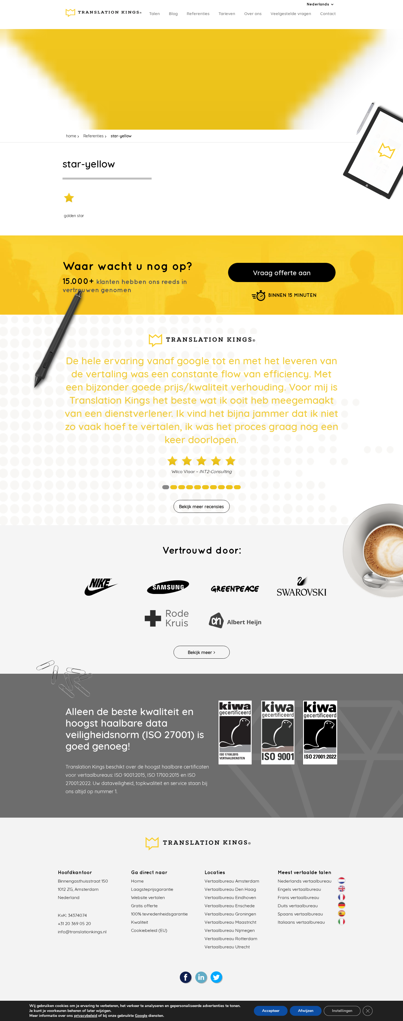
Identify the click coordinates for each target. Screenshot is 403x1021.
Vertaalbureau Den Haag (230, 889)
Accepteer (270, 1010)
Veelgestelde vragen (291, 13)
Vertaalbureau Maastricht (230, 922)
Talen (154, 13)
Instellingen (342, 1010)
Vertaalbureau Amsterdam (232, 881)
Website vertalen (148, 897)
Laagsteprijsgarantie (152, 889)
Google (141, 1015)
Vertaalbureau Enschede (230, 905)
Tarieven (226, 13)
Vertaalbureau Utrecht (227, 946)
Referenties (198, 13)
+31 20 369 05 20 (74, 923)
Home (137, 881)
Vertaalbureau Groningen (230, 914)
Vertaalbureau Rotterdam (231, 938)
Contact (328, 13)
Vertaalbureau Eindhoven (230, 897)
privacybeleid (85, 1015)
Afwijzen (305, 1010)
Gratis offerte (144, 905)
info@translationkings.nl (82, 931)
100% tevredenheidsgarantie (159, 914)
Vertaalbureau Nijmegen (230, 930)
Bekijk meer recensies (201, 506)
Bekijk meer (200, 652)
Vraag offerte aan (282, 273)
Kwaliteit (139, 922)
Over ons (253, 13)
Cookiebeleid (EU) (149, 930)
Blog (173, 13)
